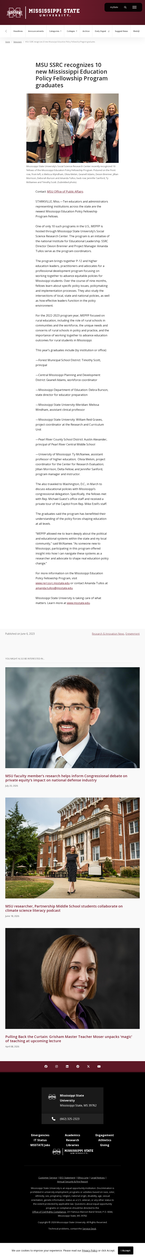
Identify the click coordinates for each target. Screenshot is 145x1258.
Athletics (104, 1140)
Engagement (133, 633)
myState (115, 7)
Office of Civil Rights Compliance (49, 1211)
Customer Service (47, 1177)
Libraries (72, 1145)
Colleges (71, 31)
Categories (54, 31)
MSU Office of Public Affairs (65, 191)
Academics (72, 1135)
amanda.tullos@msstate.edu (54, 588)
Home (7, 42)
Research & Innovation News (108, 633)
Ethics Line (83, 1177)
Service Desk (89, 1228)
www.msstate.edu (78, 603)
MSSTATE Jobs (40, 1145)
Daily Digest (101, 31)
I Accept (125, 1250)
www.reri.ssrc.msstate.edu (53, 583)
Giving (104, 1145)
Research (72, 1140)
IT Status (40, 1140)
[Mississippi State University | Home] (42, 12)
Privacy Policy (89, 1250)
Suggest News (121, 31)
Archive (86, 31)
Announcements (36, 31)
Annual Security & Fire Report (72, 1181)
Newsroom (17, 42)
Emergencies (40, 1135)
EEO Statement (67, 1177)
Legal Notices (98, 1177)
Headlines (18, 31)
